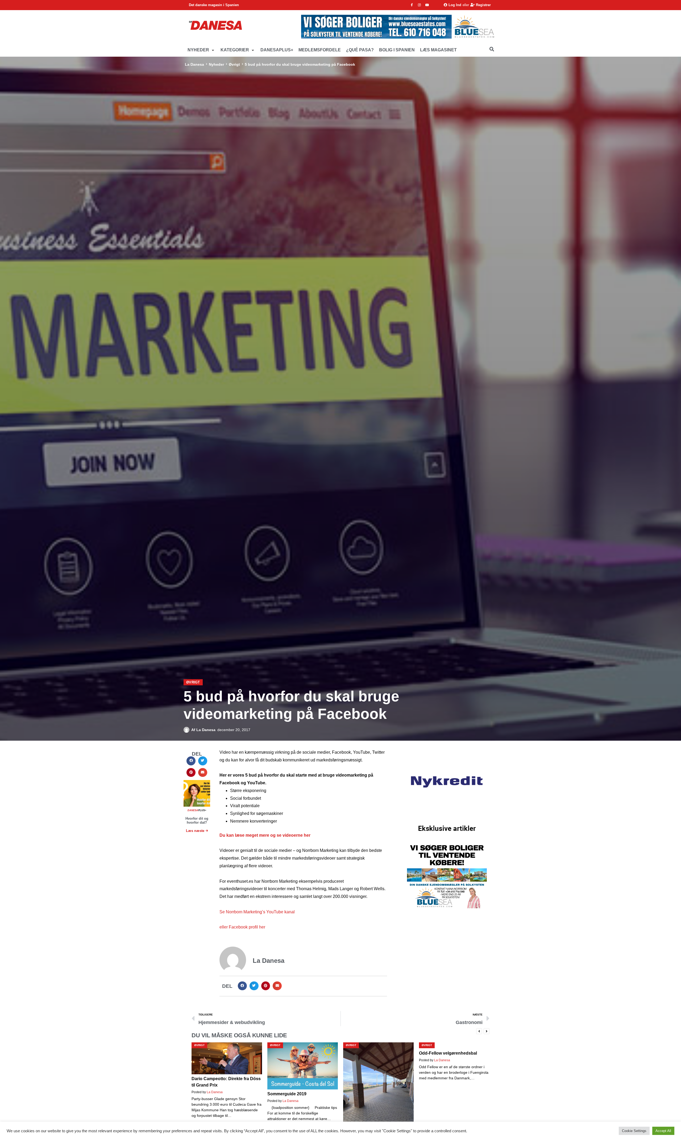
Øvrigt (234, 64)
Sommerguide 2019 (211, 1094)
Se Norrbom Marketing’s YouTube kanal (257, 912)
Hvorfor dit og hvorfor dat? (196, 820)
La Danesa (194, 64)
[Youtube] (427, 5)
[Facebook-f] (412, 5)
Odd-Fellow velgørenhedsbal (372, 1053)
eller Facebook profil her (242, 927)
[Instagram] (419, 5)
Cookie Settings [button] (634, 1131)
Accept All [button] (663, 1131)
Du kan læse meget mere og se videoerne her (264, 835)
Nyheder (216, 64)
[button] (201, 50)
